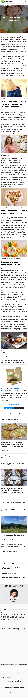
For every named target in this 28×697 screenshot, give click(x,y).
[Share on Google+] (15, 413)
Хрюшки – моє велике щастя (8, 497)
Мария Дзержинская (14, 20)
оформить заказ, (9, 398)
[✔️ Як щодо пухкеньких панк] (14, 645)
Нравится (9, 408)
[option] (14, 595)
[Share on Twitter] (11, 413)
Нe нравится (20, 408)
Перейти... (21, 630)
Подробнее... (14, 619)
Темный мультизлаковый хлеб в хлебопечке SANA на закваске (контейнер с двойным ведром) (13, 491)
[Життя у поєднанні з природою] (14, 524)
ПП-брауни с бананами (7, 539)
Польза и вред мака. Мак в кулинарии (12, 580)
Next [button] (27, 595)
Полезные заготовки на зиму (8, 551)
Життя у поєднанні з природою (12, 535)
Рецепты (4, 301)
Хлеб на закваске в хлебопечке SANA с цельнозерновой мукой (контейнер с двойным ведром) (12, 444)
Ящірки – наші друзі (6, 450)
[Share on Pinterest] (19, 413)
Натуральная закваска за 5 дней (11, 573)
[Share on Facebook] (7, 413)
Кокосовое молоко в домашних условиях (14, 571)
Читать (14, 601)
